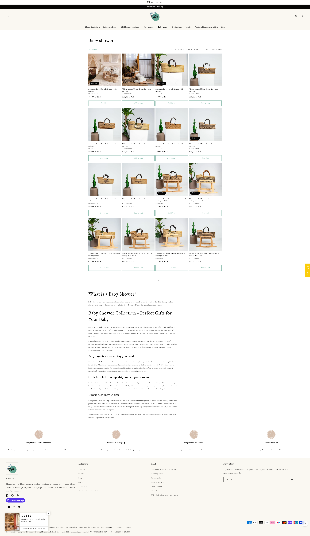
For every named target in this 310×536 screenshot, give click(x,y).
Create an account (157, 482)
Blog (80, 478)
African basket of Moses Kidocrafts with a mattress (102, 90)
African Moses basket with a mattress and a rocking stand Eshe (204, 255)
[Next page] (164, 280)
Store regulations (157, 474)
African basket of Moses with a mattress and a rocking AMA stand (204, 200)
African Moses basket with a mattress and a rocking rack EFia (170, 255)
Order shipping (156, 486)
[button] (8, 16)
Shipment (110, 527)
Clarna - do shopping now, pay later (164, 469)
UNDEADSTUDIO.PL (33, 527)
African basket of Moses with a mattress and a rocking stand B (104, 255)
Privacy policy (71, 527)
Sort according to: (177, 49)
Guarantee (155, 491)
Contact (81, 474)
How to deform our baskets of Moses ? (92, 491)
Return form (83, 486)
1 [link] (145, 280)
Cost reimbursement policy (54, 527)
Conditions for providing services (91, 527)
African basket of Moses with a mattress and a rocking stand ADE (171, 200)
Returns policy (156, 478)
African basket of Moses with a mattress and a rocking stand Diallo (137, 255)
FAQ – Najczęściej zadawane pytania (164, 495)
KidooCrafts (16, 527)
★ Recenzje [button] (307, 270)
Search (80, 482)
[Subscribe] (292, 479)
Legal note (128, 527)
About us (81, 469)
